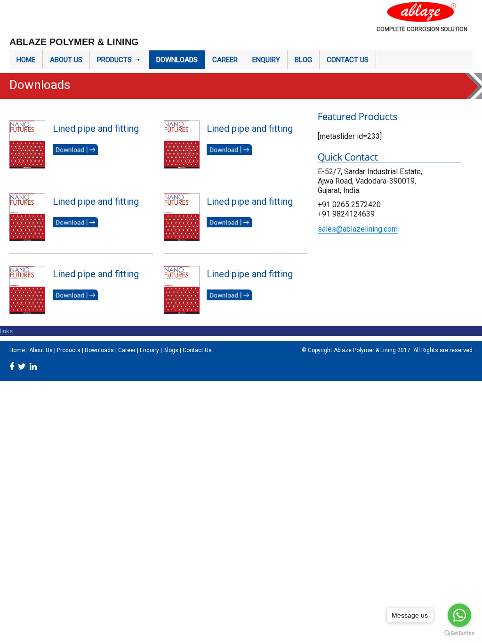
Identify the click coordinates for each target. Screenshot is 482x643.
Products (114, 60)
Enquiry (266, 60)
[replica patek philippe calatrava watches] (349, 219)
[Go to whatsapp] (459, 615)
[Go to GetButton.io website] (459, 633)
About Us (66, 60)
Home (25, 60)
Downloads (177, 60)
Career (225, 60)
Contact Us (348, 60)
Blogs (170, 350)
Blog (303, 60)
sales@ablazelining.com (358, 229)
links (6, 331)
